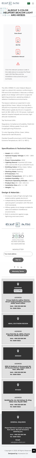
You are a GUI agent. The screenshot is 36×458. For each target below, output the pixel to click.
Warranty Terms (18, 271)
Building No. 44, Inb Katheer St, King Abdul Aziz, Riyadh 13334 (18, 401)
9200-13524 (17, 308)
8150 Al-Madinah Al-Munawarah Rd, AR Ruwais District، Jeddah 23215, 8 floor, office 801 (18, 368)
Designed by (12, 453)
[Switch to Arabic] (28, 3)
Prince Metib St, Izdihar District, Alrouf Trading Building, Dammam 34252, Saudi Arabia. (18, 301)
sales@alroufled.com (18, 442)
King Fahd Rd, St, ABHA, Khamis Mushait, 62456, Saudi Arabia (18, 334)
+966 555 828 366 (20, 306)
